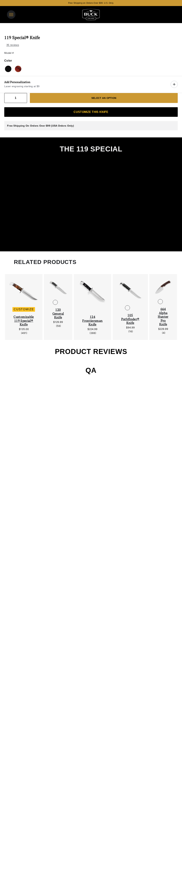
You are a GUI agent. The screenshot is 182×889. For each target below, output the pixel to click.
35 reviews (12, 44)
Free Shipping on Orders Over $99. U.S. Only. (91, 3)
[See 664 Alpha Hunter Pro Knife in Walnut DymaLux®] (160, 301)
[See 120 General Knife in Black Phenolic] (55, 302)
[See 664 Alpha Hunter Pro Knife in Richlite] (166, 301)
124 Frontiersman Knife (92, 320)
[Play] (91, 201)
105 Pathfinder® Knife (130, 319)
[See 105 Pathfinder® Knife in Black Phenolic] (127, 308)
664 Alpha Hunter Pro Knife (163, 316)
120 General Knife (58, 313)
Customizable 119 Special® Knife (24, 320)
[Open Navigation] (11, 14)
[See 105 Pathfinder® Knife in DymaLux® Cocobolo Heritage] (133, 308)
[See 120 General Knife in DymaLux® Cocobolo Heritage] (61, 302)
